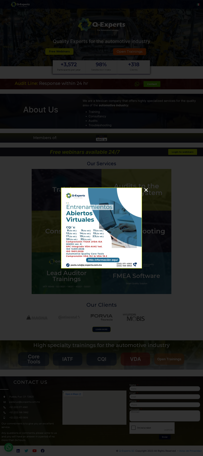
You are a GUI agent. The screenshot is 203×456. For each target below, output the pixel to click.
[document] (101, 228)
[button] (146, 190)
